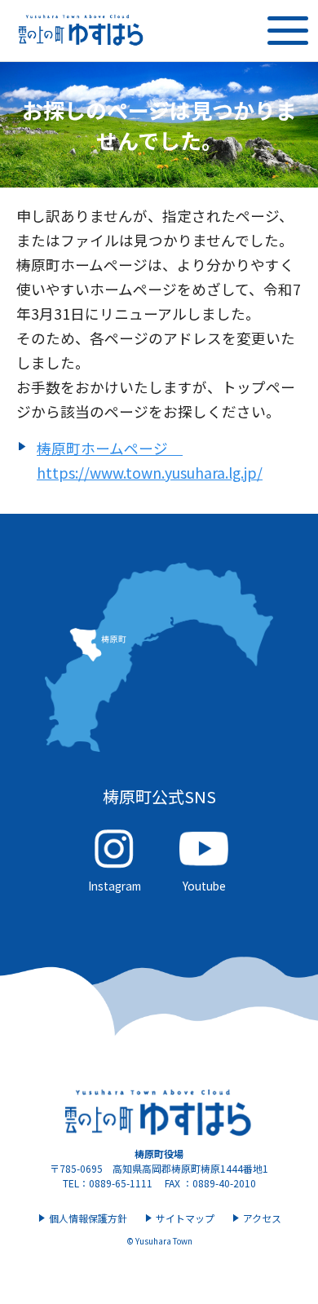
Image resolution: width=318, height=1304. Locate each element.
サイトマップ (185, 1218)
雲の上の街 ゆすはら (81, 30)
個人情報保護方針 (88, 1218)
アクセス (262, 1218)
